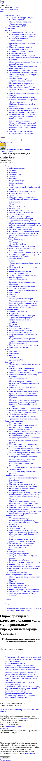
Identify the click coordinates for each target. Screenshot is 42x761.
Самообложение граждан (19, 193)
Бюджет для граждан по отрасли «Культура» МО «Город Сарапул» (22, 111)
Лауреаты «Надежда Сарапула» (21, 81)
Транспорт (13, 196)
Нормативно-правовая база (15, 663)
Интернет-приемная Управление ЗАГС (24, 566)
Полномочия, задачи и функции (22, 246)
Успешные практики (17, 24)
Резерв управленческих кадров (21, 229)
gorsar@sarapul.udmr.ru (12, 156)
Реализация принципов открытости (23, 345)
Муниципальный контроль (20, 332)
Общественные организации (20, 227)
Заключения (14, 358)
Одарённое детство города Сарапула (23, 70)
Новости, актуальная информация (22, 594)
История (12, 170)
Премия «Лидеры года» (18, 79)
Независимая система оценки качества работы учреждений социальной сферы (25, 224)
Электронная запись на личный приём (24, 562)
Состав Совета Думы (17, 244)
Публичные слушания (18, 280)
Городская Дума (11, 238)
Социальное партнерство (19, 210)
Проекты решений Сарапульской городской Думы (22, 388)
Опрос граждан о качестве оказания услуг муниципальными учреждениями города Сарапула (21, 678)
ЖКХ (11, 185)
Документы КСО (16, 360)
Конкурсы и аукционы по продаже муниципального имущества (23, 445)
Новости (12, 295)
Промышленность (16, 583)
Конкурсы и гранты (12, 16)
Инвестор (13, 581)
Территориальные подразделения (22, 221)
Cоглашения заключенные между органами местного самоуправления (23, 418)
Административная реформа (20, 318)
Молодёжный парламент (19, 257)
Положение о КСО (16, 354)
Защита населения (16, 214)
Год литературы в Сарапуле (20, 121)
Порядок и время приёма (19, 554)
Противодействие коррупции (21, 219)
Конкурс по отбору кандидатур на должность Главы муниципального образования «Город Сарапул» (23, 305)
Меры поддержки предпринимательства (25, 577)
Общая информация (17, 168)
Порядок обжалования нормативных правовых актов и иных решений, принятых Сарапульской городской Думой (24, 403)
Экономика (13, 177)
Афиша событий (15, 41)
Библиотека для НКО (17, 26)
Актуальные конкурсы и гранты (22, 18)
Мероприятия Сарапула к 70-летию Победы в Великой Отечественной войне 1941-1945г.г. (23, 117)
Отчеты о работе (16, 278)
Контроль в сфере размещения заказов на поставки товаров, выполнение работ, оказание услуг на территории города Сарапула (25, 496)
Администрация (11, 309)
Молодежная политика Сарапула (22, 56)
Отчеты (12, 356)
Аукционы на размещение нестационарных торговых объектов (23, 456)
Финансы (13, 179)
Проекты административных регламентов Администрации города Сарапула (24, 383)
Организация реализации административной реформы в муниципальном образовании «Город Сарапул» (24, 521)
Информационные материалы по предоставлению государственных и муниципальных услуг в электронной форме (24, 533)
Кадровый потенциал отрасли (21, 51)
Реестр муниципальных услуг (21, 539)
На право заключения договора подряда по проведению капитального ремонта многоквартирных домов (25, 433)
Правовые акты (15, 526)
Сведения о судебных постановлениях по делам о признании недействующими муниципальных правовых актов (25, 410)
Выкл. (17, 7)
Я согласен (5, 758)
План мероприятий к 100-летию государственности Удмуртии (22, 132)
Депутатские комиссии (18, 273)
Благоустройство (16, 183)
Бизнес (12, 579)
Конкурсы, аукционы (17, 587)
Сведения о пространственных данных (24, 231)
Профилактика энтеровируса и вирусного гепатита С (21, 84)
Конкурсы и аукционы (14, 421)
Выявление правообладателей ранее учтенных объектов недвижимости (23, 234)
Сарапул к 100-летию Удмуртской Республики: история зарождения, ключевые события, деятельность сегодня (23, 126)
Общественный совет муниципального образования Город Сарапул (20, 696)
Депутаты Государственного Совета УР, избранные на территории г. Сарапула (25, 253)
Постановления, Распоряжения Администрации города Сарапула (22, 369)
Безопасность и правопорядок (21, 212)
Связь (11, 204)
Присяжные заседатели (18, 347)
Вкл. (13, 7)
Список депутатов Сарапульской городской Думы (22, 249)
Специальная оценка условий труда (23, 301)
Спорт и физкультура (17, 53)
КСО (7, 349)
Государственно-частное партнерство (24, 592)
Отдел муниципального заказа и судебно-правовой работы (22, 489)
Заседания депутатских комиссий (22, 276)
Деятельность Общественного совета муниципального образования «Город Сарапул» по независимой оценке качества (22, 668)
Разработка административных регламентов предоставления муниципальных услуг (21, 545)
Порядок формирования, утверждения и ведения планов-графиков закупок (25, 513)
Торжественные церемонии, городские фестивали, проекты (24, 67)
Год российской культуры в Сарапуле (24, 108)
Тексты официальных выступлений (23, 341)
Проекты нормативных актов (21, 505)
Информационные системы (20, 320)
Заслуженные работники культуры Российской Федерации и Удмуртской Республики (24, 74)
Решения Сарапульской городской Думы (25, 372)
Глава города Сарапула (18, 311)
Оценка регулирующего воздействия (24, 589)
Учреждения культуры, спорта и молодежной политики (22, 38)
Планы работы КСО (17, 351)
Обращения (9, 549)
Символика (13, 172)
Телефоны (13, 322)
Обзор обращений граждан (20, 271)
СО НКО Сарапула (16, 20)
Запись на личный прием (19, 560)
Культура (8, 30)
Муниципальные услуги (14, 516)
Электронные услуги (17, 528)
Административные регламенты (22, 541)
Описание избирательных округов (23, 290)
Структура (13, 242)
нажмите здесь (30, 753)
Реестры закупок (16, 482)
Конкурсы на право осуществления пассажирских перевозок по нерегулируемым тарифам (23, 427)
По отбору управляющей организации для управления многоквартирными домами (24, 440)
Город (7, 166)
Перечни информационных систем (23, 267)
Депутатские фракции (18, 288)
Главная (8, 600)
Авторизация (5, 760)
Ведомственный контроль (19, 217)
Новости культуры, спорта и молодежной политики (20, 48)
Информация (14, 326)
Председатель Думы (17, 240)
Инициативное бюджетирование (22, 191)
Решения (12, 261)
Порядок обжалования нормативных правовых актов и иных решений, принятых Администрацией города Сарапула (24, 394)
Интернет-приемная (17, 552)
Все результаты (6, 142)
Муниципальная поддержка (20, 22)
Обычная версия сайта (9, 9)
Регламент (13, 269)
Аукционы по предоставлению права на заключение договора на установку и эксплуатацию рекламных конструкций (25, 450)
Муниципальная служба (19, 328)
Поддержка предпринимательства (22, 198)
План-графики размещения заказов (23, 486)
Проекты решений (16, 259)
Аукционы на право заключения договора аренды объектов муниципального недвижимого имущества (22, 462)
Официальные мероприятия (20, 330)
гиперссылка (23, 718)
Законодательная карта (18, 415)
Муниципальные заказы (14, 476)
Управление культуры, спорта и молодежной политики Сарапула (22, 33)
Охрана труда (14, 208)
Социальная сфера (16, 181)
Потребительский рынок (19, 585)
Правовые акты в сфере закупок (22, 484)
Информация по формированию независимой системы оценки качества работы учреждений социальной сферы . (23, 659)
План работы (14, 292)
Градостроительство (17, 206)
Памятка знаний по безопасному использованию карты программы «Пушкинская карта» (23, 100)
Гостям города (10, 28)
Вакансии (13, 297)
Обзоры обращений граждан (20, 564)
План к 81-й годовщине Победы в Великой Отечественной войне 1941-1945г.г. (24, 89)
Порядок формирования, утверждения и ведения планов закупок (25, 508)
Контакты (13, 324)
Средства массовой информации (22, 286)
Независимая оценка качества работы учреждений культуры (20, 683)
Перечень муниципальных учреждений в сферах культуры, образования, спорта (21, 673)
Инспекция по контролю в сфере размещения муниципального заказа (23, 502)
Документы (9, 362)
